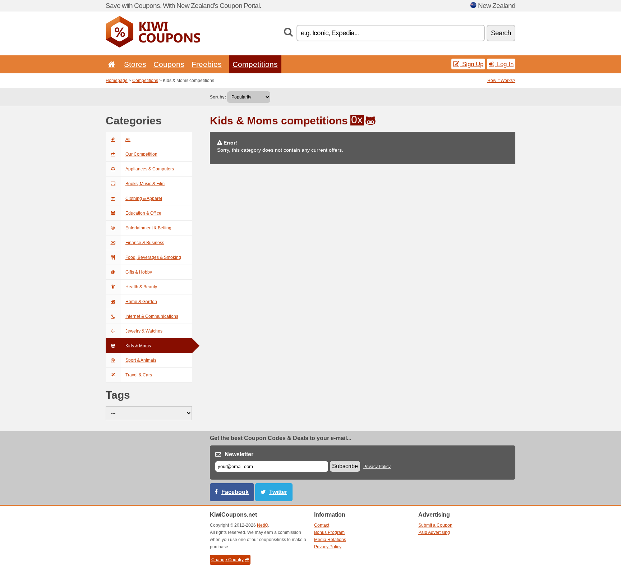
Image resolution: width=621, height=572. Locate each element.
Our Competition (141, 154)
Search (501, 33)
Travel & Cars (138, 374)
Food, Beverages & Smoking (153, 257)
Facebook (235, 492)
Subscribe (345, 466)
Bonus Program (329, 532)
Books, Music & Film (145, 183)
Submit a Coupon (435, 525)
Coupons (168, 64)
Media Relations (330, 539)
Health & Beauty (141, 286)
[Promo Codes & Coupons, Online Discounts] (153, 46)
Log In (504, 64)
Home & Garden (141, 301)
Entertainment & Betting (148, 227)
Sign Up (471, 64)
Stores (135, 64)
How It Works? (501, 80)
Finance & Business (144, 242)
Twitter (278, 492)
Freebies (207, 64)
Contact (321, 525)
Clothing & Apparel (143, 198)
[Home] (110, 64)
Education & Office (143, 213)
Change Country (227, 559)
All (127, 139)
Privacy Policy (377, 466)
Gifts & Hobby (138, 272)
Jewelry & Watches (143, 331)
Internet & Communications (151, 316)
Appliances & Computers (149, 168)
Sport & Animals (140, 360)
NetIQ (262, 525)
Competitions (255, 64)
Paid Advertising (434, 532)
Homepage (117, 80)
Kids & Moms (138, 345)
